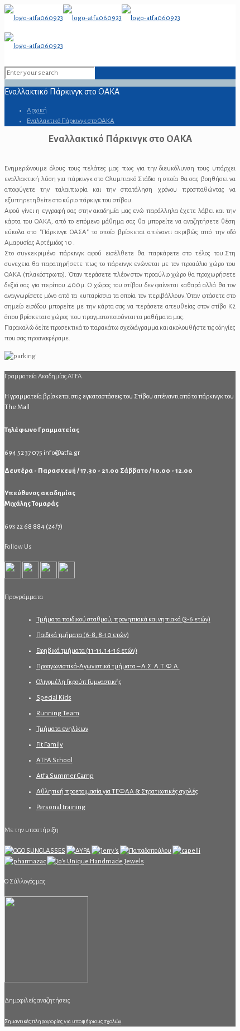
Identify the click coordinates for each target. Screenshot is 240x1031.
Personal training (60, 807)
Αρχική (37, 110)
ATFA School (54, 760)
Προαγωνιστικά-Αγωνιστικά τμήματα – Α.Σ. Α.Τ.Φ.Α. (108, 666)
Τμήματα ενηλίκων (62, 729)
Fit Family (49, 744)
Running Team (57, 713)
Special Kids (53, 697)
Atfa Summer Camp (65, 776)
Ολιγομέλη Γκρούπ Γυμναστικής (79, 682)
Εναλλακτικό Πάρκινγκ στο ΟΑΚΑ (70, 121)
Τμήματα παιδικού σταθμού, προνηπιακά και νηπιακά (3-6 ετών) (123, 619)
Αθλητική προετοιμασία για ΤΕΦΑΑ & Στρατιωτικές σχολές (117, 791)
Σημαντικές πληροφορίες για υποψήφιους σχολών (62, 1021)
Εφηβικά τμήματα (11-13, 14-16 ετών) (86, 650)
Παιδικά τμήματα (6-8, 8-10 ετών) (82, 635)
